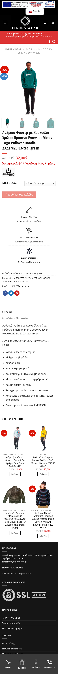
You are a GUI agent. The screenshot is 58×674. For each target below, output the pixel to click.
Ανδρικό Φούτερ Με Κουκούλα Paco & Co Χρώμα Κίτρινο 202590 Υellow (43, 461)
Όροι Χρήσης (8, 643)
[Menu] (5, 22)
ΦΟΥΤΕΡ (24, 281)
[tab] (29, 312)
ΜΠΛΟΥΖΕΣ (19, 278)
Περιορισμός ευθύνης (12, 654)
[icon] (49, 41)
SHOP (28, 49)
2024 (18, 286)
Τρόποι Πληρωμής (11, 617)
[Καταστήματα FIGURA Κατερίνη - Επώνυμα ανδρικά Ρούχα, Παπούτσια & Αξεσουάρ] (25, 23)
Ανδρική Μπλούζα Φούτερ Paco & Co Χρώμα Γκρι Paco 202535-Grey (15, 461)
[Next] (51, 88)
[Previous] (6, 88)
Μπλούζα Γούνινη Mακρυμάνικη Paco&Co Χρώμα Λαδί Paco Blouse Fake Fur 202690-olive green (15, 519)
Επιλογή (14, 474)
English (36, 11)
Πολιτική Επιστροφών (12, 628)
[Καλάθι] (53, 22)
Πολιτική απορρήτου (12, 648)
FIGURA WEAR (13, 49)
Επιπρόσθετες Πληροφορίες (15, 318)
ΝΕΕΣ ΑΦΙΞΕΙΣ (31, 278)
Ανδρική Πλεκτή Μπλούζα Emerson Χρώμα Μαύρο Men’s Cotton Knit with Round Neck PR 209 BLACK (43, 520)
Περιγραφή (7, 311)
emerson (25, 286)
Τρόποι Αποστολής (11, 623)
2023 (13, 286)
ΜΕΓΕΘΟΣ (9, 182)
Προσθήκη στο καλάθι (19, 194)
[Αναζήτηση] (45, 22)
